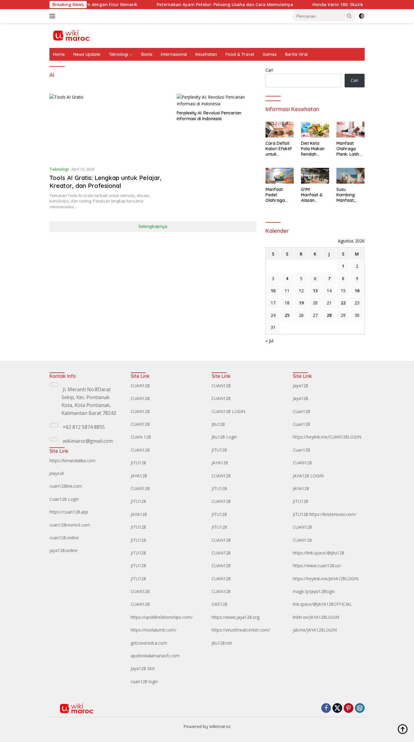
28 (329, 315)
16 (357, 290)
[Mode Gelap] (362, 16)
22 (343, 303)
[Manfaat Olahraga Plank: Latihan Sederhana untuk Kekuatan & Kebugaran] (350, 129)
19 (301, 303)
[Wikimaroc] (71, 35)
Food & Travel (239, 54)
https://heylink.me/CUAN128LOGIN (327, 437)
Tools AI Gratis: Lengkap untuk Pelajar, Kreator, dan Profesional (105, 181)
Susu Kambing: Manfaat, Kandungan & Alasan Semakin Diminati (350, 195)
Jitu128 (218, 424)
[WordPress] (360, 708)
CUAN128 (140, 385)
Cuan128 (301, 411)
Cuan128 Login (64, 499)
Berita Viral (296, 54)
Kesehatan (206, 54)
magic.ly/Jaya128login (314, 591)
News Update (86, 54)
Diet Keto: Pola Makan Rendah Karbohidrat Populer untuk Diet (315, 149)
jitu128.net (222, 643)
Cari (269, 70)
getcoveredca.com (149, 643)
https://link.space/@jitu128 (318, 553)
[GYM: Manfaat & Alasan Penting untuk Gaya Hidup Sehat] (315, 176)
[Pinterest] (348, 708)
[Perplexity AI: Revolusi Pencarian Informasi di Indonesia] (216, 100)
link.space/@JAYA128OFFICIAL (322, 604)
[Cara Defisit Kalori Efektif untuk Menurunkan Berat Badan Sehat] (279, 129)
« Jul (269, 341)
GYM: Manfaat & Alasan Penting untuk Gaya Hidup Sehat (314, 195)
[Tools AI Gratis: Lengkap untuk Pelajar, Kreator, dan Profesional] (109, 127)
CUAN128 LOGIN (228, 411)
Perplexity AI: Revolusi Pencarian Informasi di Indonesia (209, 115)
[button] (349, 16)
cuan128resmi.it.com (69, 525)
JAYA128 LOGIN (308, 476)
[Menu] (53, 16)
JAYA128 (139, 476)
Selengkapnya (153, 226)
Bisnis (146, 54)
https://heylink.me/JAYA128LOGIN (326, 578)
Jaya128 (300, 385)
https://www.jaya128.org (235, 617)
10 (273, 290)
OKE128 (219, 604)
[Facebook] (326, 708)
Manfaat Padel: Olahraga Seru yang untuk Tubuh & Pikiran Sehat (277, 195)
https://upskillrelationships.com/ (161, 617)
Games (269, 54)
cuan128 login (144, 681)
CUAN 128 (141, 437)
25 (287, 315)
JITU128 (138, 463)
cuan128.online (64, 537)
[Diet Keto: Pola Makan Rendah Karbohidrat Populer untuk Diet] (315, 129)
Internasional (174, 54)
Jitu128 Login (224, 437)
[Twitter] (337, 708)
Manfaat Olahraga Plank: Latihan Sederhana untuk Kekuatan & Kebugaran (350, 149)
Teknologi (118, 54)
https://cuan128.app (68, 512)
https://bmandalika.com (72, 460)
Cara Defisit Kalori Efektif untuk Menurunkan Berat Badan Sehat (278, 149)
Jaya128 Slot (143, 668)
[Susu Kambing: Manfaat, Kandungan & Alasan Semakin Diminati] (350, 176)
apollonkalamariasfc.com (155, 656)
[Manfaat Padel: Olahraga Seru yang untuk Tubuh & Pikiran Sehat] (279, 176)
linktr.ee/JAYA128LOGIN (316, 617)
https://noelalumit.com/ (153, 630)
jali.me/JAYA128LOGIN (315, 630)
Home (59, 54)
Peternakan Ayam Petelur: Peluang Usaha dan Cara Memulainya (212, 4)
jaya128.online (63, 550)
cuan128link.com (65, 486)
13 (315, 290)
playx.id (56, 473)
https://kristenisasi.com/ (332, 514)
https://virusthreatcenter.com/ (241, 630)
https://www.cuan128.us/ (317, 565)
